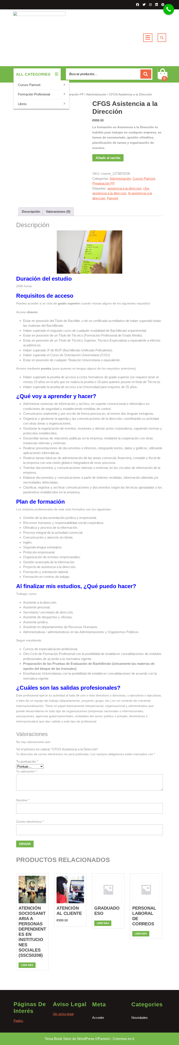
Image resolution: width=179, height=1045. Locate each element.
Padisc (18, 1021)
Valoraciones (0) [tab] (58, 211)
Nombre (22, 800)
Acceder (98, 1017)
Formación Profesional (34, 94)
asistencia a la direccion (124, 188)
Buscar (145, 74)
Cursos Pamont (29, 85)
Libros (22, 104)
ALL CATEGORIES (33, 74)
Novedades (139, 1017)
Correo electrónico (30, 821)
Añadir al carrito (108, 158)
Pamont (112, 198)
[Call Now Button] (168, 9)
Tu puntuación (27, 761)
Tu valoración (26, 771)
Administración (96, 94)
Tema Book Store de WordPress (69, 1039)
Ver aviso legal (63, 1014)
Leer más (27, 965)
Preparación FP (73, 94)
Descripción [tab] (31, 211)
